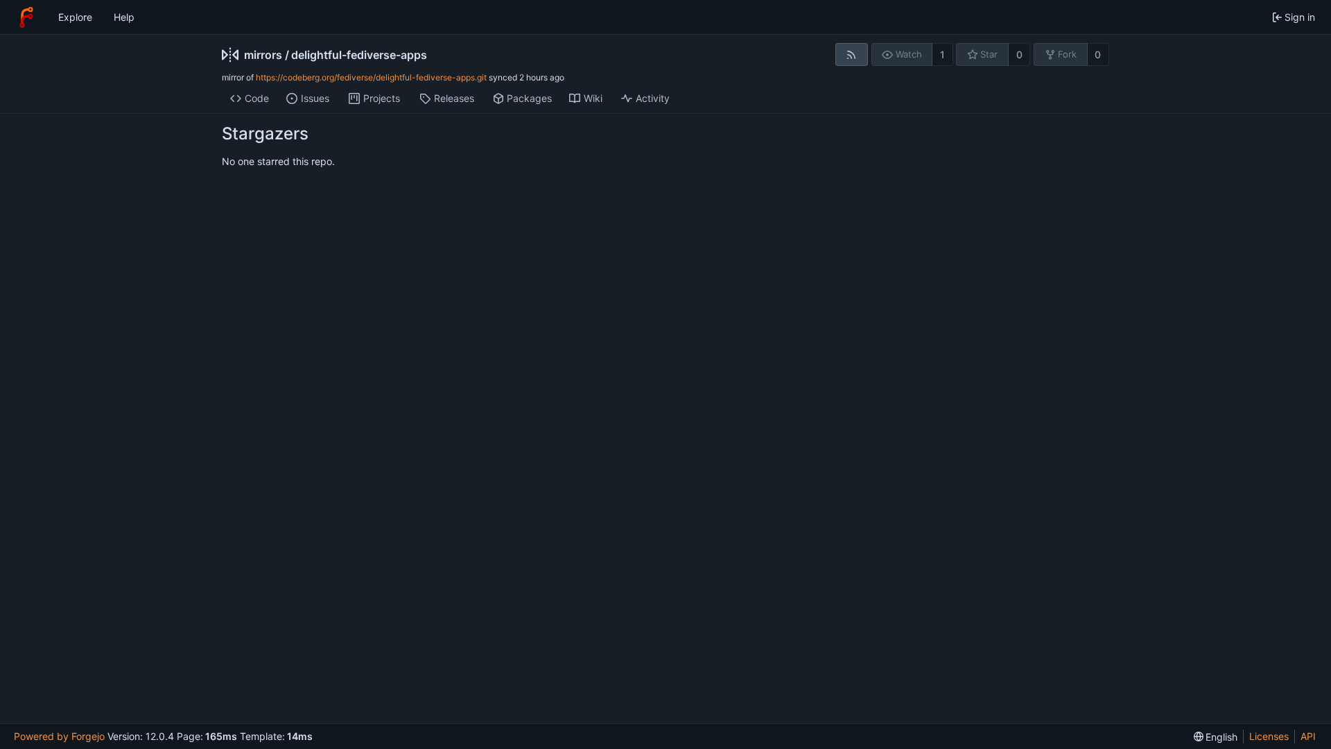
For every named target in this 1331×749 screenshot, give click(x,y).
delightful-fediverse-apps (359, 55)
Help (124, 17)
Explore (75, 17)
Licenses (1269, 736)
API (1308, 736)
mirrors (263, 55)
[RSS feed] (851, 54)
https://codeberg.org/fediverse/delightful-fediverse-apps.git (371, 77)
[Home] (26, 17)
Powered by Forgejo (59, 736)
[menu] (1216, 737)
